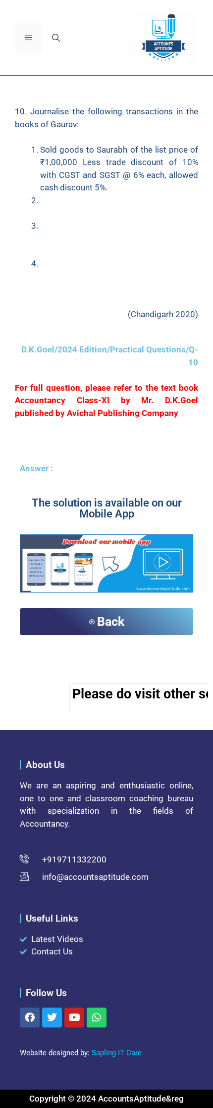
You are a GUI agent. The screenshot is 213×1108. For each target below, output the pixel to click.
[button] (56, 38)
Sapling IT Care (117, 1052)
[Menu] (28, 38)
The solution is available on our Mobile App (107, 508)
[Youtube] (74, 1017)
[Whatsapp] (96, 1017)
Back (110, 621)
